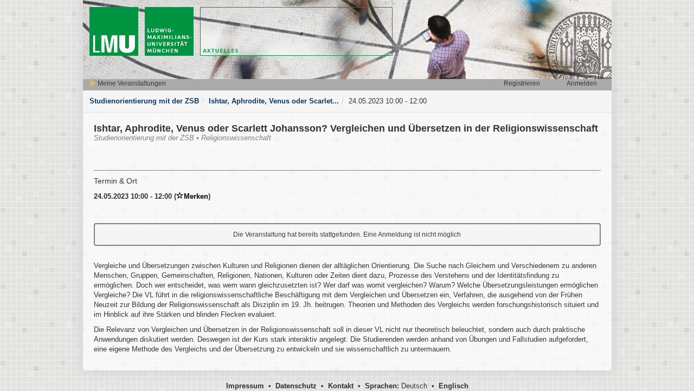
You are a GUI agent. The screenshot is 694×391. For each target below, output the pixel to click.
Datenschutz (296, 386)
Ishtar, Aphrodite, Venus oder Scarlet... (274, 101)
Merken (196, 196)
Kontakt (341, 386)
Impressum (245, 386)
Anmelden (582, 83)
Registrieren (522, 83)
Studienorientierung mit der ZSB (144, 101)
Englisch (453, 386)
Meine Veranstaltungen (131, 83)
